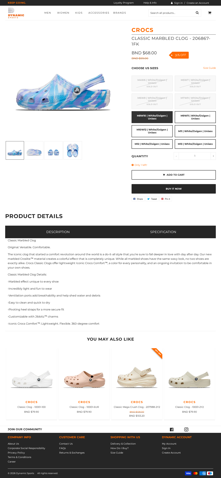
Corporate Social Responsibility (26, 448)
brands (119, 12)
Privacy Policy (16, 452)
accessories (98, 12)
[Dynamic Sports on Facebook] (172, 429)
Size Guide (209, 67)
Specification (163, 232)
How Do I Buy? (119, 448)
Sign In (166, 448)
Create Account (171, 452)
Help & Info (150, 2)
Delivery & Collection (123, 443)
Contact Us (66, 443)
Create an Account (198, 2)
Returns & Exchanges (72, 452)
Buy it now (174, 188)
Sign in (178, 2)
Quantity (140, 156)
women (63, 12)
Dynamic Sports (25, 473)
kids (79, 12)
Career (12, 461)
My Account (169, 443)
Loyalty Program (124, 2)
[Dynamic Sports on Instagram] (186, 429)
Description (58, 232)
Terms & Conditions (19, 457)
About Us (13, 443)
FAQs (62, 448)
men (47, 12)
